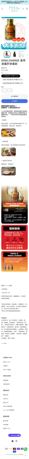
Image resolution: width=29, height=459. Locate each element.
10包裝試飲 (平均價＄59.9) (10, 76)
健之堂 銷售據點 (7, 406)
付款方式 (5, 398)
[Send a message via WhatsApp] (25, 449)
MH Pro (12, 454)
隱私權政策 (6, 384)
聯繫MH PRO (6, 428)
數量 (2, 87)
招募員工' (6, 365)
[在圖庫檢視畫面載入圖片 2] (14, 54)
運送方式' (6, 402)
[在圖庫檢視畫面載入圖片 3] (22, 54)
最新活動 (5, 420)
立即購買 (14, 101)
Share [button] (5, 343)
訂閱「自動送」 (7, 369)
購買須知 (5, 395)
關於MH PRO (6, 362)
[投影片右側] (27, 54)
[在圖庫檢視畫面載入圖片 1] (7, 54)
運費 (7, 70)
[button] (2, 9)
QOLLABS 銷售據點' (9, 410)
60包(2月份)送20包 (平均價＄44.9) (13, 83)
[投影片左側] (2, 54)
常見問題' (6, 424)
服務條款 (5, 380)
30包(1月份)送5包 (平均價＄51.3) (12, 79)
